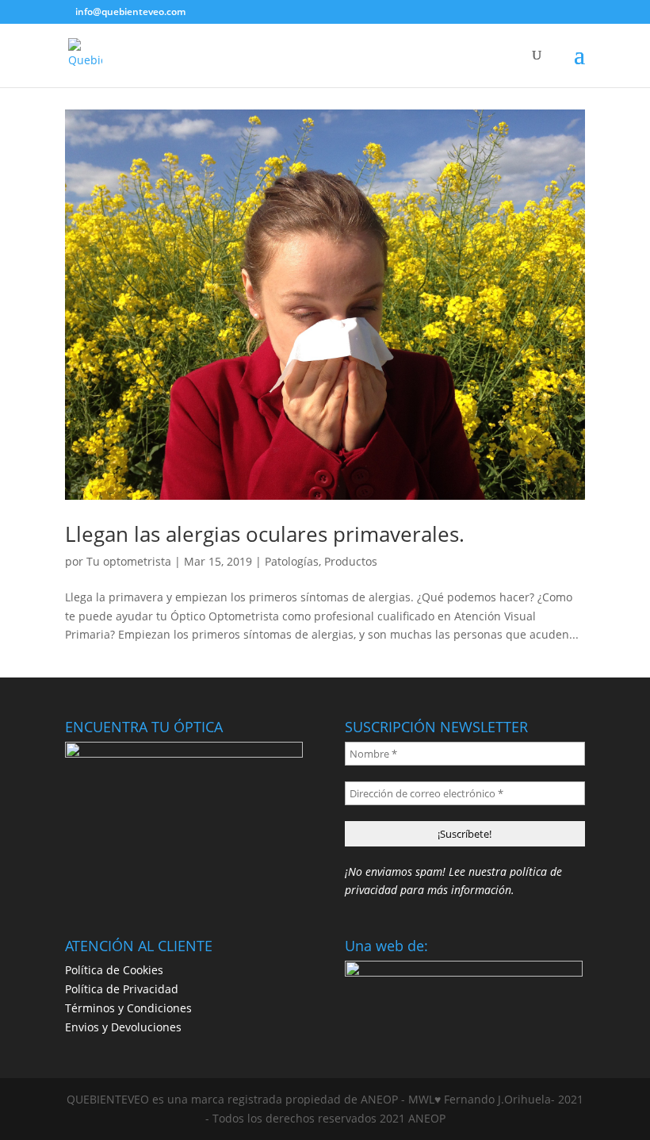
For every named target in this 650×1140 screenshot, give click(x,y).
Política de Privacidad (121, 988)
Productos (350, 561)
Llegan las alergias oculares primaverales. (265, 534)
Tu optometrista (128, 561)
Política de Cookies (114, 969)
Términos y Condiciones (128, 1007)
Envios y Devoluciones (123, 1026)
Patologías (292, 561)
